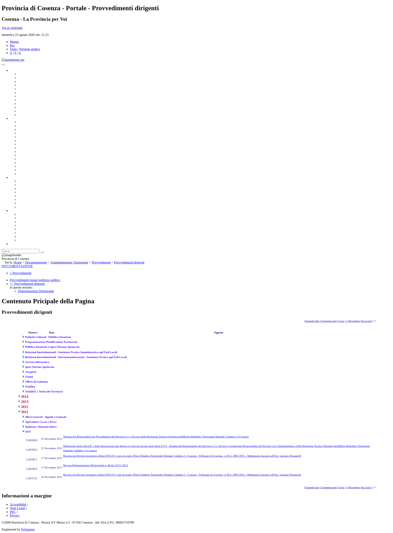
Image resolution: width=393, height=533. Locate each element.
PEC (13, 512)
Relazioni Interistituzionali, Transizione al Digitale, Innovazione (59, 140)
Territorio (24, 229)
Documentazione (20, 177)
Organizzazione (20, 118)
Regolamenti (26, 207)
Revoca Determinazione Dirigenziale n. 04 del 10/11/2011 (95, 465)
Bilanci (22, 192)
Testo (13, 49)
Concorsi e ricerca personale (36, 188)
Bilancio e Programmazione (36, 129)
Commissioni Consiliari (33, 89)
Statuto (22, 203)
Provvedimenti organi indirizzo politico (35, 280)
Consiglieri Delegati (31, 81)
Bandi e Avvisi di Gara (32, 184)
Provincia (16, 210)
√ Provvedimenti (20, 273)
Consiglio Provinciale (32, 78)
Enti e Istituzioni (28, 240)
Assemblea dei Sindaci (32, 85)
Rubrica (15, 243)
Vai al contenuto (12, 28)
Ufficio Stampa (28, 107)
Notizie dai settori (29, 111)
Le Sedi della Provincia (33, 221)
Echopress (28, 529)
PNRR (22, 148)
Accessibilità (18, 504)
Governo (15, 70)
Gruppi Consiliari (29, 92)
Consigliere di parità (31, 96)
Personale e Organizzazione (36, 133)
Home (18, 262)
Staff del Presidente (30, 173)
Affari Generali (28, 125)
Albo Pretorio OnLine (32, 181)
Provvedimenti (101, 262)
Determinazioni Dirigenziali (36, 291)
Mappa (14, 41)
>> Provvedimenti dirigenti (27, 283)
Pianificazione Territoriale (34, 155)
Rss (12, 45)
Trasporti (23, 151)
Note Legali (17, 508)
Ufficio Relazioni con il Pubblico (39, 103)
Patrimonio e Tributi (31, 144)
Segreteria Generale (30, 170)
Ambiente (24, 159)
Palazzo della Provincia (33, 218)
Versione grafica (29, 49)
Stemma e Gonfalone (31, 214)
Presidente (24, 74)
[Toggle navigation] (3, 64)
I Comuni (24, 232)
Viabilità (23, 166)
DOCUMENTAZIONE (17, 266)
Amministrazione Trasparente (37, 196)
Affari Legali (26, 137)
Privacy (15, 515)
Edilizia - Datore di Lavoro (35, 162)
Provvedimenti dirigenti (129, 262)
